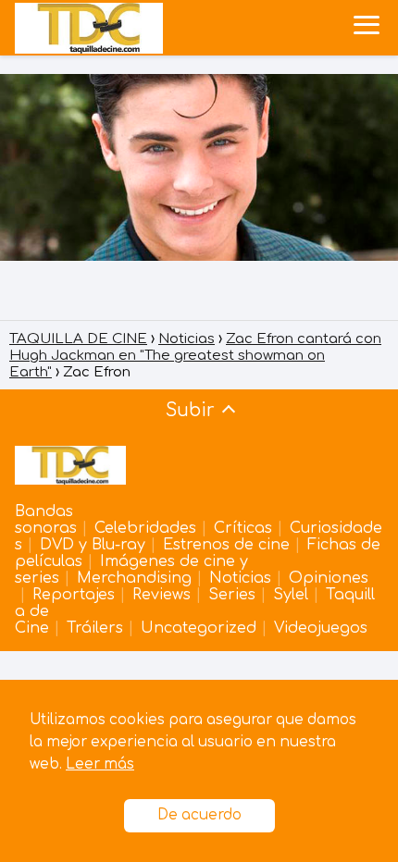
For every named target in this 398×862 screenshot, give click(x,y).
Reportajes (73, 594)
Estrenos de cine (226, 544)
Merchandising (134, 578)
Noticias (240, 578)
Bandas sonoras (46, 519)
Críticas (243, 528)
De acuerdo (199, 815)
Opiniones (328, 578)
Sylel (290, 594)
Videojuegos (320, 628)
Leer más (100, 764)
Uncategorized (198, 628)
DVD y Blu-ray (92, 544)
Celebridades (145, 528)
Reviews (161, 594)
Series (231, 594)
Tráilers (95, 628)
